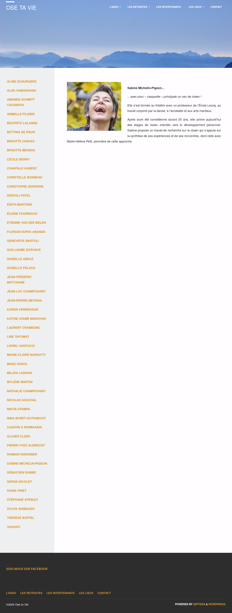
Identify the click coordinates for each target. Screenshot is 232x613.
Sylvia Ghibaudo (21, 508)
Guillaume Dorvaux (24, 249)
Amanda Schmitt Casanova (21, 102)
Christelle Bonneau (24, 177)
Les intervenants (61, 593)
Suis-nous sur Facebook (27, 569)
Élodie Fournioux (22, 213)
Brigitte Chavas (21, 141)
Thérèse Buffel (20, 517)
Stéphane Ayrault (22, 499)
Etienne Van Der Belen (26, 222)
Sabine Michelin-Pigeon (27, 463)
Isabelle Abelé (20, 259)
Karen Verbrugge (23, 309)
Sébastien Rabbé (21, 472)
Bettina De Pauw (21, 132)
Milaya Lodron (19, 373)
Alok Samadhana (21, 90)
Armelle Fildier (20, 114)
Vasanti (13, 527)
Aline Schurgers (22, 81)
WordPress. (217, 604)
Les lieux (86, 593)
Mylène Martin (19, 382)
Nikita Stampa (18, 409)
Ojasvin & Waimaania (24, 427)
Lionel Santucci (21, 345)
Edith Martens (19, 204)
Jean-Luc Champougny (26, 291)
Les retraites (31, 593)
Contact (104, 593)
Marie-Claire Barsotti (26, 354)
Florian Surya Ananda (26, 231)
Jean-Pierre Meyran (24, 300)
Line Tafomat (18, 336)
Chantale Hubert (22, 168)
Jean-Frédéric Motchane (19, 279)
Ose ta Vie (21, 7)
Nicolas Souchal (22, 400)
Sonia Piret (16, 490)
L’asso (11, 593)
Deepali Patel (19, 195)
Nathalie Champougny (26, 391)
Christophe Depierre (25, 186)
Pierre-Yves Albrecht (26, 445)
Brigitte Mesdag (21, 150)
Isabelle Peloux (21, 268)
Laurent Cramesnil (23, 327)
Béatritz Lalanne (22, 123)
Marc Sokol (17, 364)
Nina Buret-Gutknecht (26, 418)
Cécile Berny (18, 159)
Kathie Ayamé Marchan (26, 318)
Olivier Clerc (19, 436)
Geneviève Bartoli (23, 240)
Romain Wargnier (22, 454)
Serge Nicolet (19, 481)
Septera (198, 604)
